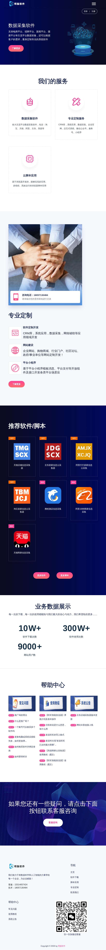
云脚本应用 (30, 175)
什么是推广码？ (21, 721)
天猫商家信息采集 (22, 553)
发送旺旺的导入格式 (54, 735)
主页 (72, 872)
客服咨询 (53, 822)
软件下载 (74, 877)
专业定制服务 (76, 118)
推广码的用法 (20, 715)
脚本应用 (74, 882)
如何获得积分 (20, 756)
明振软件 (61, 946)
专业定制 (74, 887)
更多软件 (41, 575)
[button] (93, 3)
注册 (93, 11)
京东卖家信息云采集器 (53, 466)
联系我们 (74, 892)
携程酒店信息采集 (53, 509)
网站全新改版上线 (84, 725)
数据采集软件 (30, 118)
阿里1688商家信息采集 (84, 510)
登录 (86, 11)
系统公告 (12, 919)
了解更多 (16, 48)
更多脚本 (64, 575)
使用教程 (12, 914)
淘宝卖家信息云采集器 (22, 510)
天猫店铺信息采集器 (22, 466)
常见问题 (12, 909)
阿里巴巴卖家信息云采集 (84, 466)
